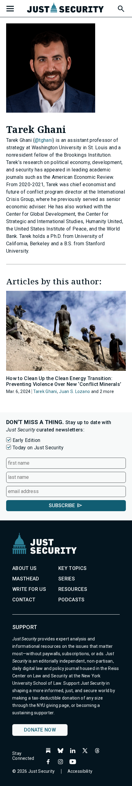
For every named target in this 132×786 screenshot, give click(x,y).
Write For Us (29, 589)
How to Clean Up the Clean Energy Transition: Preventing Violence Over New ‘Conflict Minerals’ (63, 381)
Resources (72, 589)
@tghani (43, 140)
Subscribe (62, 505)
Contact (23, 600)
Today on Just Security (38, 448)
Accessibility (80, 771)
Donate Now (40, 730)
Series (66, 579)
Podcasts (71, 600)
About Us (24, 568)
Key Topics (72, 568)
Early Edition (26, 440)
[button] (120, 7)
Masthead (25, 579)
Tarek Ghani (45, 391)
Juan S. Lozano (74, 391)
